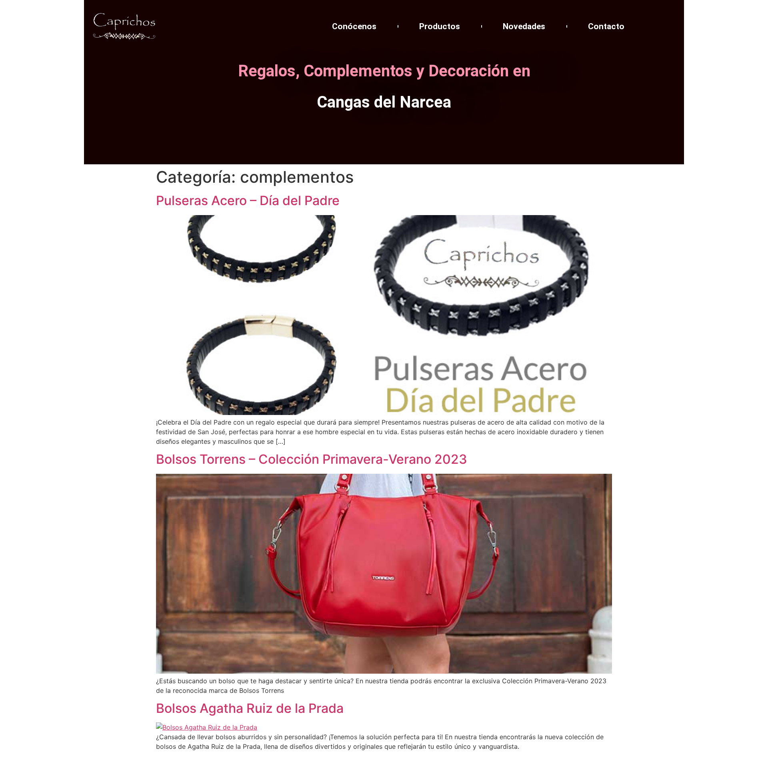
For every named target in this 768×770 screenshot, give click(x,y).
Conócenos (354, 26)
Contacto (606, 26)
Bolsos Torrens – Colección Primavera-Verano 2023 (311, 459)
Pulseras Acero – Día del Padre (248, 200)
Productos (439, 26)
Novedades (524, 26)
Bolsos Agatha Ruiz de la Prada (250, 708)
